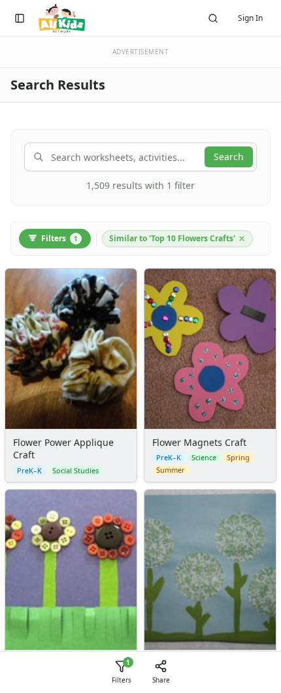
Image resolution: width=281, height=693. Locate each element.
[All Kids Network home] (62, 18)
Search (229, 156)
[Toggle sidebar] (19, 18)
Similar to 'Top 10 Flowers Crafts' (172, 238)
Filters (59, 238)
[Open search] (213, 18)
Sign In (250, 18)
